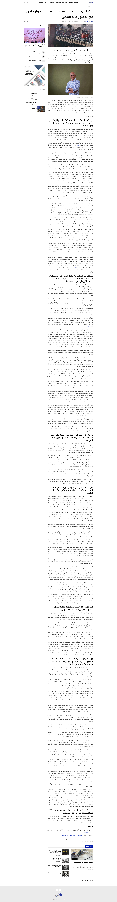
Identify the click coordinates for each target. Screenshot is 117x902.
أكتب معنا (41, 2)
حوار (67, 21)
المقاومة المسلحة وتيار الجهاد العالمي (83, 862)
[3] (88, 326)
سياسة (64, 21)
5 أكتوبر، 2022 (81, 21)
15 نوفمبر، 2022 (58, 855)
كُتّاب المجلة (58, 2)
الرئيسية (76, 2)
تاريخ (69, 21)
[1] (78, 145)
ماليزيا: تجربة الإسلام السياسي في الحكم (34, 55)
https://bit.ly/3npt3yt (88, 832)
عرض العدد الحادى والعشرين (31, 102)
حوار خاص (87, 21)
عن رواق (46, 2)
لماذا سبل (52, 2)
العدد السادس (72, 21)
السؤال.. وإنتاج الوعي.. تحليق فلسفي (34, 60)
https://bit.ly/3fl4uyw (77, 835)
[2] (75, 267)
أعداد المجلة (64, 2)
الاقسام (71, 2)
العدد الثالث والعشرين (32, 93)
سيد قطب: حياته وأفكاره (36, 51)
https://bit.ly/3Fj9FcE (67, 835)
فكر (62, 21)
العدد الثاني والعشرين (32, 97)
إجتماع (89, 6)
